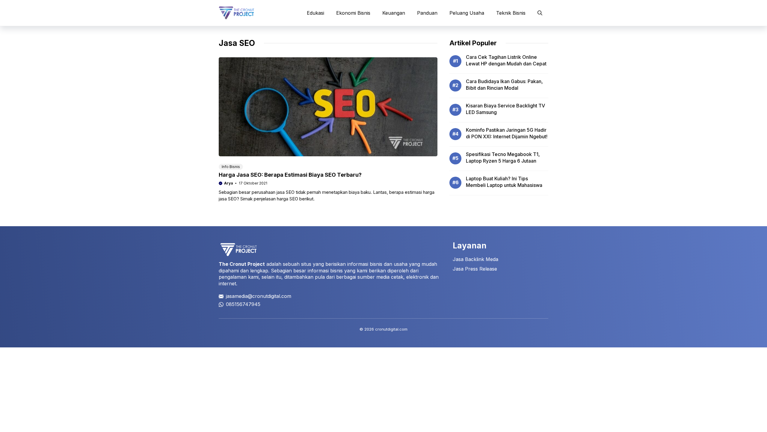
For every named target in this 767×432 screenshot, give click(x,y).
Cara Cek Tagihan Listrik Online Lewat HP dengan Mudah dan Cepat (506, 60)
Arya (228, 183)
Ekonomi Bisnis (353, 13)
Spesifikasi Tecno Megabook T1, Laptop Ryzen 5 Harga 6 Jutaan (503, 157)
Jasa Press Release (475, 269)
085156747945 (243, 304)
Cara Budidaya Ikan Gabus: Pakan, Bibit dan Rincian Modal (504, 84)
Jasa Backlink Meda (475, 259)
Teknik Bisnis (511, 13)
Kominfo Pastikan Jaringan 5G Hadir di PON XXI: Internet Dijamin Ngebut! (506, 133)
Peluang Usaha (466, 13)
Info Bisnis (231, 166)
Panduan (427, 13)
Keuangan (393, 13)
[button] (540, 12)
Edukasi (315, 13)
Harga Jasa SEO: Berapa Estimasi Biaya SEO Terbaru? (290, 175)
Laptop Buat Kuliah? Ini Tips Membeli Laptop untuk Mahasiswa (504, 182)
